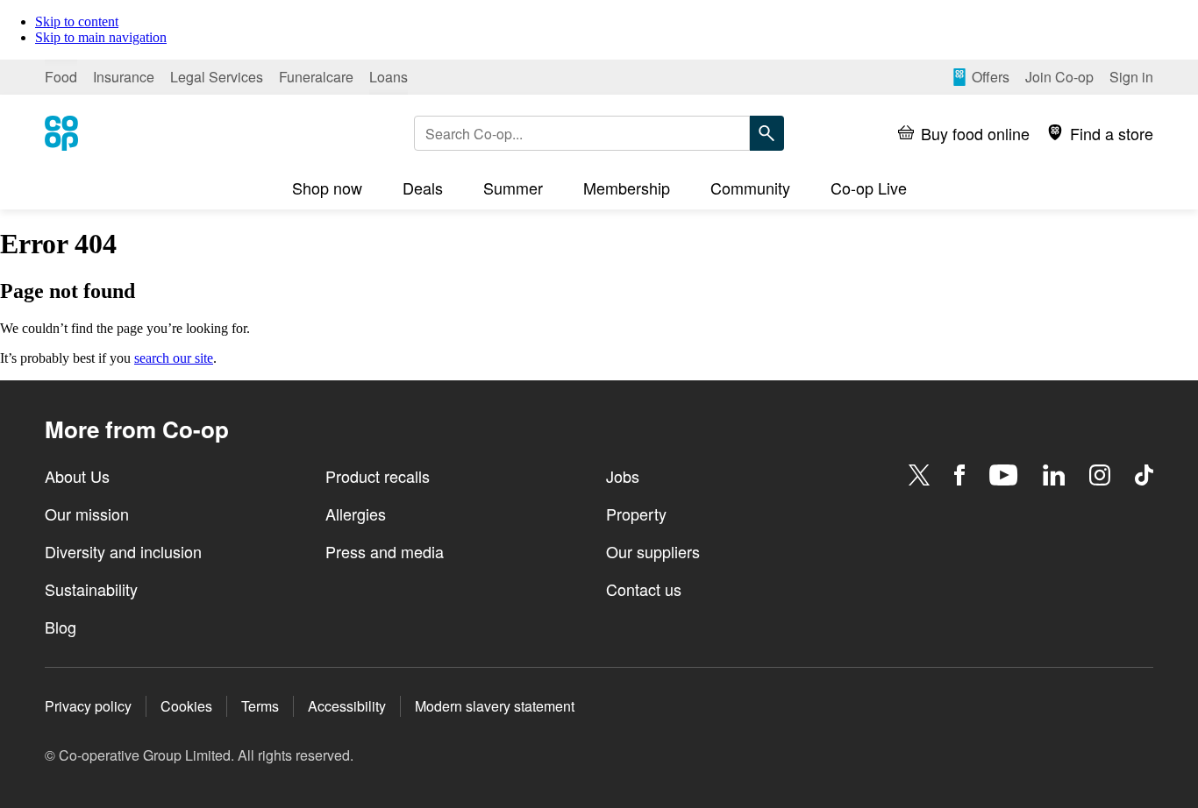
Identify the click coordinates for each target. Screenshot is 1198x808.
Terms (260, 706)
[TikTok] (1144, 475)
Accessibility (347, 706)
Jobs (622, 475)
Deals (423, 187)
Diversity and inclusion (123, 551)
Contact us (643, 589)
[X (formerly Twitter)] (919, 475)
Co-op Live (869, 187)
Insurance (123, 77)
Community (750, 187)
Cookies (186, 706)
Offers (990, 77)
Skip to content (76, 21)
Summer (513, 187)
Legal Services (216, 77)
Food (61, 77)
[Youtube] (1003, 475)
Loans (388, 77)
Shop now (327, 187)
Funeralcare (316, 77)
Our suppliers (653, 551)
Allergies (355, 513)
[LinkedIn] (1054, 475)
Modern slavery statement (494, 706)
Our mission (87, 513)
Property (636, 513)
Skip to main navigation (101, 37)
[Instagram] (1099, 475)
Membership (626, 187)
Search (766, 133)
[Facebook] (959, 475)
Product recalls (377, 475)
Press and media (384, 551)
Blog (60, 626)
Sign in (1131, 77)
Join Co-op (1059, 77)
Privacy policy (88, 706)
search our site (173, 358)
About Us (77, 475)
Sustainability (91, 589)
